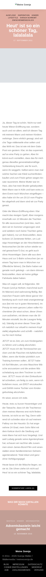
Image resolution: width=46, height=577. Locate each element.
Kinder (35, 15)
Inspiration (24, 15)
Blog (6, 564)
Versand (39, 570)
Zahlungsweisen (21, 570)
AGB (6, 570)
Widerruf (37, 567)
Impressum (18, 564)
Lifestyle (13, 18)
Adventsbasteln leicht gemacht (23, 527)
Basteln (11, 521)
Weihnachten (32, 521)
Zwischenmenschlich (23, 20)
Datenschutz (35, 564)
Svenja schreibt (28, 18)
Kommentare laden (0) (23, 488)
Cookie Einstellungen (16, 567)
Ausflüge (11, 15)
